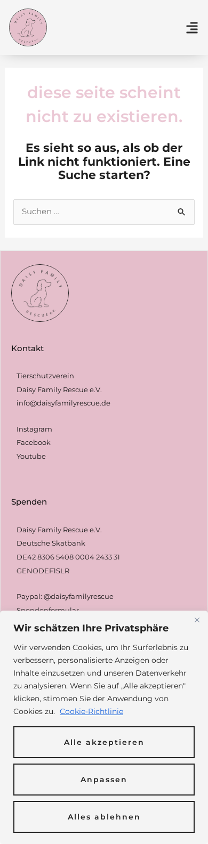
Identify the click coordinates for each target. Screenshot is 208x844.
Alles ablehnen (104, 817)
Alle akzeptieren (104, 742)
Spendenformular (48, 610)
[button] (192, 27)
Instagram (34, 429)
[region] (104, 727)
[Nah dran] (196, 619)
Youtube (31, 456)
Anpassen (104, 779)
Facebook (34, 442)
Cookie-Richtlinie (91, 711)
